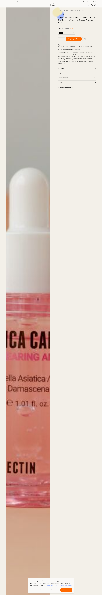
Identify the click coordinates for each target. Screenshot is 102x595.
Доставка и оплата (10, 1)
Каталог (60, 10)
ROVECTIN (61, 14)
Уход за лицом (80, 10)
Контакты (29, 1)
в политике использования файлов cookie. (59, 585)
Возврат (17, 1)
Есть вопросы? (23, 1)
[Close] (71, 581)
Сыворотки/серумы (69, 10)
